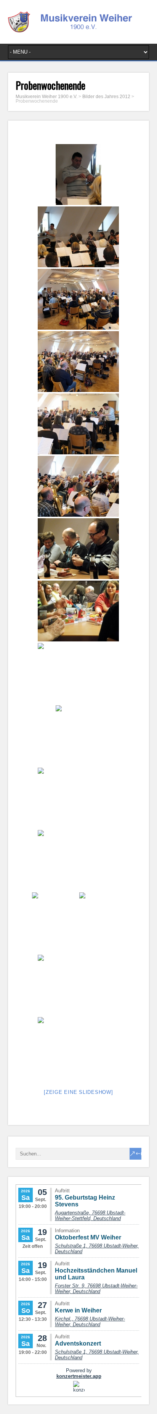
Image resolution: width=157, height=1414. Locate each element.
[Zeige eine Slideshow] (78, 1092)
